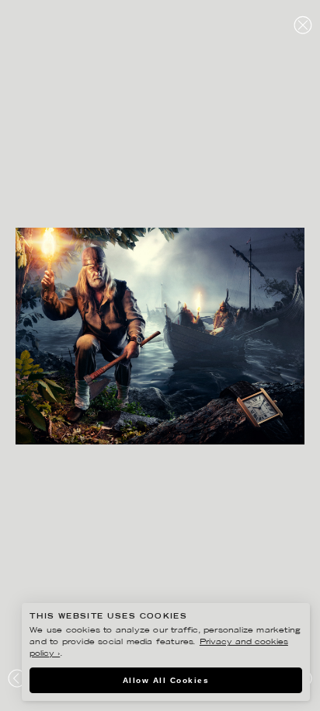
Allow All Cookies (166, 680)
